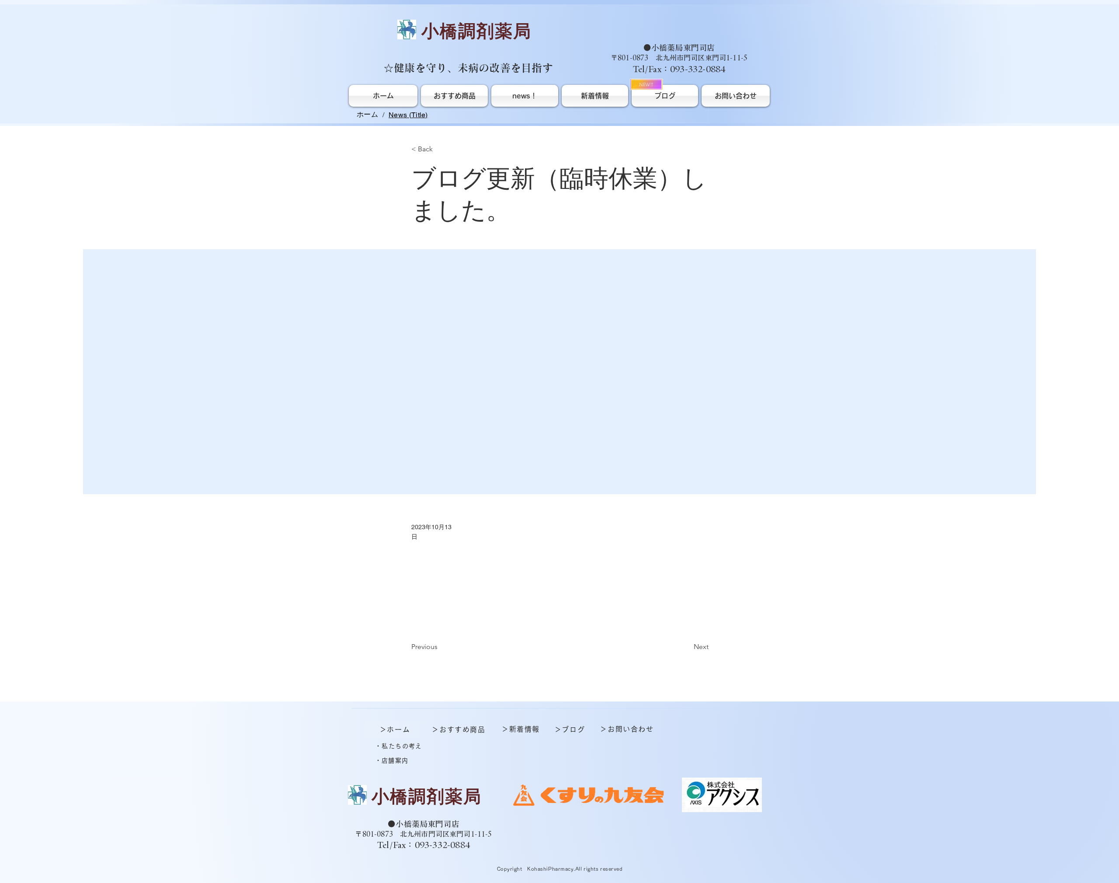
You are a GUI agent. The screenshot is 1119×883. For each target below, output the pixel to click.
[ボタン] (421, 799)
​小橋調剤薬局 (476, 31)
